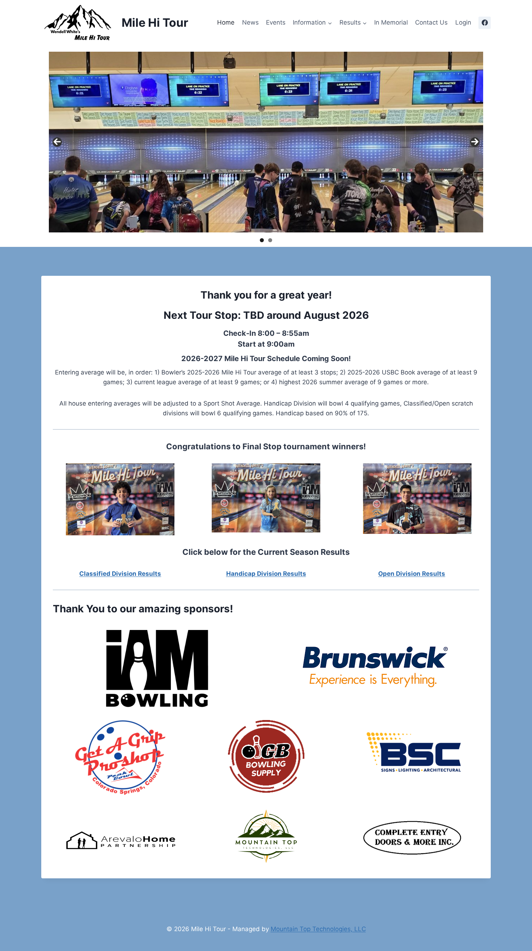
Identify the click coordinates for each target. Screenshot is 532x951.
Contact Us (431, 22)
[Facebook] (484, 23)
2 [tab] (270, 240)
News (250, 22)
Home (226, 22)
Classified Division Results (120, 573)
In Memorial (391, 22)
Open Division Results (411, 573)
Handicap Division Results (266, 573)
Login (463, 22)
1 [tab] (262, 240)
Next (475, 142)
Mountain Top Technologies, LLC (318, 929)
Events (276, 22)
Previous (57, 142)
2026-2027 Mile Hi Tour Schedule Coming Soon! (266, 358)
